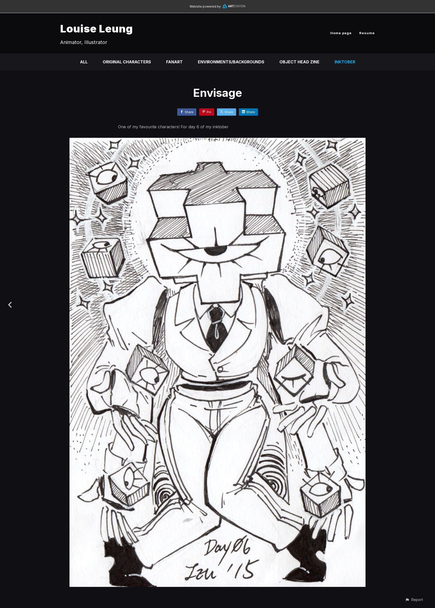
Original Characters (127, 61)
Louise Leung (96, 28)
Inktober (345, 61)
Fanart (174, 61)
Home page (341, 33)
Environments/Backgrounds (231, 61)
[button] (414, 599)
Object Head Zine (299, 61)
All (84, 61)
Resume (367, 33)
